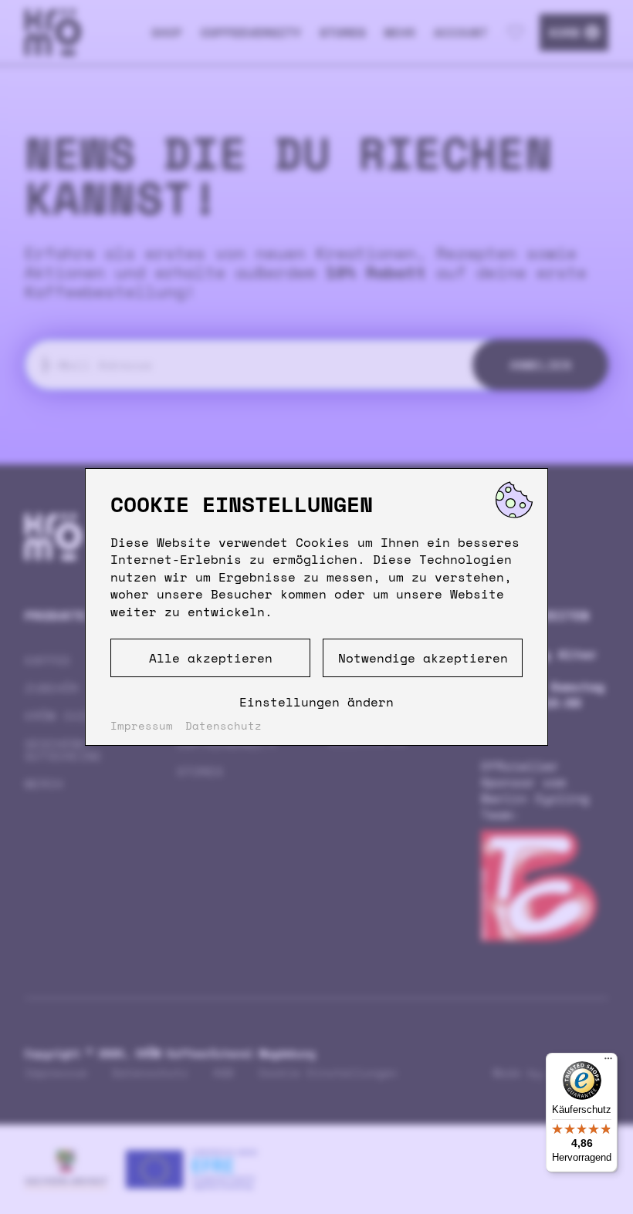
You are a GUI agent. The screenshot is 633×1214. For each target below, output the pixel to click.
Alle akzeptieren (210, 658)
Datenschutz (223, 725)
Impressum (141, 725)
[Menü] (608, 1062)
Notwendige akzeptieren (423, 658)
